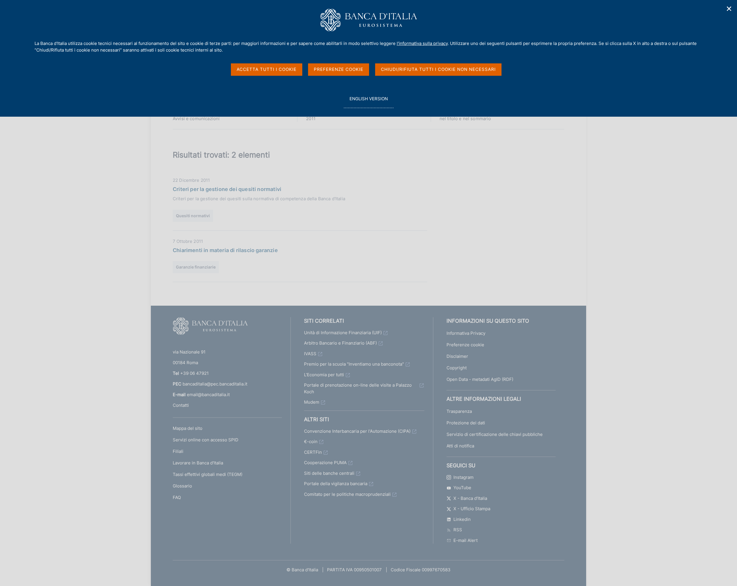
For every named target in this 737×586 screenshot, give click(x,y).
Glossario (182, 486)
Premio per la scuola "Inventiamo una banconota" (354, 364)
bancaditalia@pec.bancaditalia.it (215, 384)
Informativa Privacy (466, 333)
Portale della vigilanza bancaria (335, 483)
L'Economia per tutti (324, 374)
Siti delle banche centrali (329, 473)
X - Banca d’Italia (470, 498)
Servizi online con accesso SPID (205, 440)
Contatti (181, 405)
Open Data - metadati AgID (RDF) (480, 379)
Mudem (311, 402)
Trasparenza (459, 411)
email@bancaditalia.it (208, 394)
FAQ (177, 497)
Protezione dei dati (466, 423)
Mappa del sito (187, 428)
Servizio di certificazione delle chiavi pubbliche (495, 434)
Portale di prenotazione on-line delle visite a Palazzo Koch (358, 388)
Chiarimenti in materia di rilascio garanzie (225, 250)
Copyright (457, 367)
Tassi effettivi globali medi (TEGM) (207, 474)
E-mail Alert (465, 540)
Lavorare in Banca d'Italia (198, 463)
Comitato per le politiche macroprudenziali (347, 494)
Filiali (178, 451)
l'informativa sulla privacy (422, 43)
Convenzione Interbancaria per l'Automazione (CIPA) (357, 431)
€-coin (311, 441)
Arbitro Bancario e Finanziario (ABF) (340, 343)
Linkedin (462, 519)
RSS (457, 529)
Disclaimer (457, 356)
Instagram (463, 477)
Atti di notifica (460, 446)
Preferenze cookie (465, 344)
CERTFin (313, 452)
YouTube (462, 487)
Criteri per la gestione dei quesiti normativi (227, 189)
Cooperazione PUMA (325, 462)
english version (368, 102)
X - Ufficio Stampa (471, 508)
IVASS (310, 353)
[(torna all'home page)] (210, 327)
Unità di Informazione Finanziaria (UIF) (343, 332)
